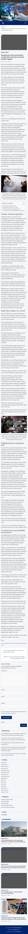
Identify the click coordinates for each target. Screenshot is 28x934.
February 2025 (5, 790)
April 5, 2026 (3, 921)
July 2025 (3, 780)
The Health (4, 814)
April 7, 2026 (3, 895)
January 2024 (4, 792)
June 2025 (3, 782)
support (25, 643)
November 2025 (5, 772)
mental (20, 643)
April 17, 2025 (4, 61)
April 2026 (3, 762)
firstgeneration (7, 643)
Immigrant (16, 643)
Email (3, 696)
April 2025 (3, 786)
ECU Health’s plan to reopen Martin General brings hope (11, 892)
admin (9, 61)
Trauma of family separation (9, 205)
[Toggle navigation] (3, 23)
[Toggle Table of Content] (23, 204)
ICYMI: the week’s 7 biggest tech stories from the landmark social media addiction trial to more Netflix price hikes (13, 749)
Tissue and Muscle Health (7, 807)
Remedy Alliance (10, 16)
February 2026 (5, 766)
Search (3, 722)
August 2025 (4, 778)
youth (2, 645)
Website (3, 703)
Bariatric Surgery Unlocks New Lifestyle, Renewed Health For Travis (14, 657)
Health (12, 643)
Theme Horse (16, 929)
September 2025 (5, 776)
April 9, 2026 (3, 843)
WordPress (18, 931)
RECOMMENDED (6, 819)
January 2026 (4, 768)
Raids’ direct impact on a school (10, 207)
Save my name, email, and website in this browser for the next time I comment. (14, 712)
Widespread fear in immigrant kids (11, 209)
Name (3, 689)
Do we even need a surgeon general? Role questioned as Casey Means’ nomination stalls (13, 867)
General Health (5, 801)
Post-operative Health (6, 805)
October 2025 (4, 774)
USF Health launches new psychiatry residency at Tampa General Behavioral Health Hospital (13, 842)
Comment (4, 670)
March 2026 (4, 764)
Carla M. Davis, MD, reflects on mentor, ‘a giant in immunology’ (13, 651)
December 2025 (5, 770)
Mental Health (5, 52)
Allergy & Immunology (7, 799)
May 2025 (3, 784)
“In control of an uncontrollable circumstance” (14, 210)
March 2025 (4, 788)
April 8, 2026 (3, 869)
